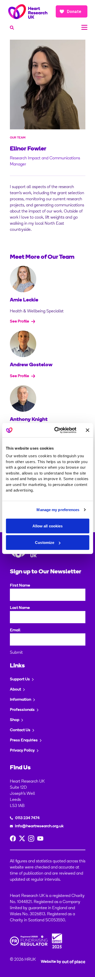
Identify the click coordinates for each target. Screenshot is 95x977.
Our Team (18, 137)
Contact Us (20, 730)
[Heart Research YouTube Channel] (40, 838)
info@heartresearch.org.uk (39, 826)
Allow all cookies (47, 526)
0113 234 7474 (27, 818)
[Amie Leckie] (47, 279)
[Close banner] (87, 430)
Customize (44, 542)
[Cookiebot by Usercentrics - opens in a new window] (56, 430)
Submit (16, 653)
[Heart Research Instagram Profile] (31, 838)
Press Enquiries (24, 740)
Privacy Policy (22, 751)
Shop (14, 720)
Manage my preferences (57, 510)
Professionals (22, 710)
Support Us (20, 679)
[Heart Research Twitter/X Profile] (22, 838)
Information (20, 700)
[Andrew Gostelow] (47, 344)
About (15, 690)
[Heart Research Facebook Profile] (13, 838)
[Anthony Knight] (47, 398)
